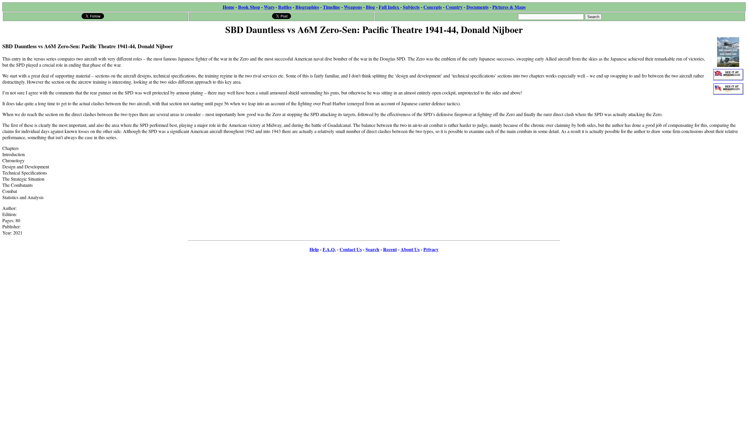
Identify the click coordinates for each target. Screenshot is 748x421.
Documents (477, 7)
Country (454, 7)
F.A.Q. (329, 249)
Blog (370, 7)
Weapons (353, 7)
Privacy (431, 249)
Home (228, 7)
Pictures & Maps (509, 7)
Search (372, 249)
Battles (285, 7)
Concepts (432, 7)
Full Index (389, 7)
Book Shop (249, 7)
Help (314, 249)
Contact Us (351, 249)
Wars (269, 7)
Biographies (307, 7)
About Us (410, 249)
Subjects (411, 7)
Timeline (331, 7)
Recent (390, 249)
